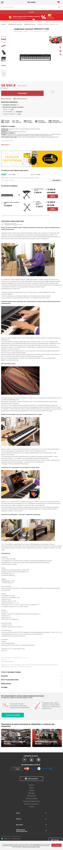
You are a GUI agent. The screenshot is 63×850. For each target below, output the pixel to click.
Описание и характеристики (12, 221)
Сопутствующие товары (11, 672)
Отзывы (4, 687)
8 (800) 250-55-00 (16, 836)
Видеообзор (6, 684)
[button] (2, 738)
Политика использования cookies (31, 847)
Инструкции (31, 796)
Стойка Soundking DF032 (38, 203)
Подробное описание (7, 140)
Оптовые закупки (31, 798)
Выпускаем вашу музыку (31, 801)
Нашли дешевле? (22, 85)
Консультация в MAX (13, 715)
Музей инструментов (31, 804)
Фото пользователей (9, 680)
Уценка (31, 806)
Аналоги (4, 676)
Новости (31, 785)
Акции (31, 788)
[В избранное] (53, 93)
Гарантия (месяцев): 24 (7, 661)
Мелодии (31, 793)
